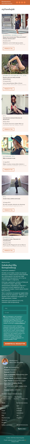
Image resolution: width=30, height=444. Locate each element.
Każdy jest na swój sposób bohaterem (11, 78)
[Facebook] (22, 2)
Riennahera (6, 1)
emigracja (15, 35)
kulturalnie (15, 75)
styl (20, 35)
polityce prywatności (20, 323)
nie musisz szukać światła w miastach (12, 118)
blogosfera (7, 35)
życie (24, 75)
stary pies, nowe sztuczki (11, 198)
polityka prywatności (16, 337)
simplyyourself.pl (15, 441)
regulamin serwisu (8, 339)
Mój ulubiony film (9, 158)
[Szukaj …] (14, 2)
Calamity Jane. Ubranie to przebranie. (11, 240)
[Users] (24, 2)
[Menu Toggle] (27, 2)
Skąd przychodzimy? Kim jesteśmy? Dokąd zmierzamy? (14, 37)
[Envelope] (17, 2)
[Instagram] (19, 2)
